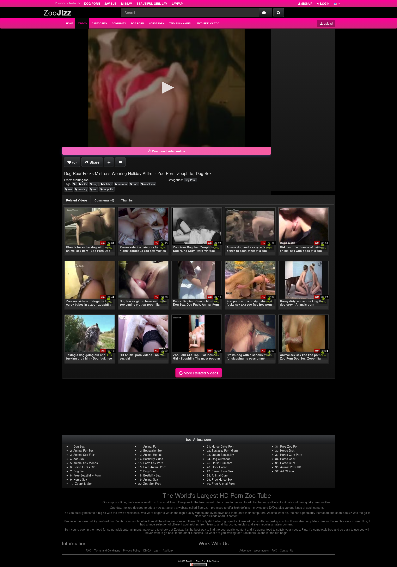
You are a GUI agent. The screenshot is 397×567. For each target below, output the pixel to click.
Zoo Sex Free (152, 483)
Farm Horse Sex (222, 471)
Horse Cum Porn (291, 455)
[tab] (77, 200)
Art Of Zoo (287, 471)
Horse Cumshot (222, 463)
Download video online (168, 151)
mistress (122, 184)
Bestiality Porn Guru (225, 450)
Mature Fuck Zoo (208, 23)
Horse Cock (287, 459)
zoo (94, 189)
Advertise (245, 550)
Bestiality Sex (152, 475)
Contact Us (286, 550)
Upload (328, 23)
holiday (107, 184)
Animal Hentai (152, 455)
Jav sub (110, 3)
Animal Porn (151, 446)
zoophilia (108, 189)
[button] (337, 3)
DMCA (147, 550)
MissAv (126, 3)
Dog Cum (149, 471)
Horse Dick (287, 450)
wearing (82, 189)
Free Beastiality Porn (87, 475)
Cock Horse (219, 467)
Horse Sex (80, 479)
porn (135, 184)
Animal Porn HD (290, 467)
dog (94, 184)
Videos (82, 23)
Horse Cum (287, 463)
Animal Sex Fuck (84, 455)
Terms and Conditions (107, 550)
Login (324, 3)
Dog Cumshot (221, 459)
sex (69, 189)
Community (119, 23)
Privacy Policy (131, 550)
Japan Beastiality (223, 455)
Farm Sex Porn (153, 463)
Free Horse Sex (222, 479)
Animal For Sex (83, 450)
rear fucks (149, 184)
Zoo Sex (78, 459)
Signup (306, 3)
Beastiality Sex (152, 450)
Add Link (168, 550)
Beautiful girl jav (151, 3)
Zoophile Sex (83, 483)
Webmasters (261, 550)
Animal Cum (220, 475)
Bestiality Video (153, 459)
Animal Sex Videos (85, 463)
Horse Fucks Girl (84, 467)
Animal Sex (150, 479)
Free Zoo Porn (289, 446)
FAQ (88, 550)
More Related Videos (200, 372)
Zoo (57, 12)
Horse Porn (156, 23)
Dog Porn (92, 3)
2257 (157, 550)
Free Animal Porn (154, 467)
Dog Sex (79, 446)
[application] (166, 88)
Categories (99, 23)
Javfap (177, 3)
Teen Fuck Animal (180, 23)
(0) (74, 162)
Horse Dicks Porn (223, 446)
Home (69, 23)
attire (84, 184)
